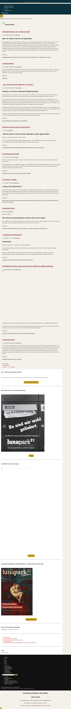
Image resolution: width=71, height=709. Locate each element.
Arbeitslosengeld (10, 259)
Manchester (9, 120)
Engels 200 (4, 120)
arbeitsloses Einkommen (20, 259)
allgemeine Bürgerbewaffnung (18, 147)
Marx (15, 359)
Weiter (14, 366)
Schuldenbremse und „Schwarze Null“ (16, 32)
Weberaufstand (24, 120)
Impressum (6, 676)
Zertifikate (29, 173)
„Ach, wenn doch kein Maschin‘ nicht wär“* (18, 84)
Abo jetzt (31, 455)
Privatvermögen (22, 333)
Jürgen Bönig (17, 35)
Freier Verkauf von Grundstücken (21, 228)
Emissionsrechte (10, 173)
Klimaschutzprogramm (37, 200)
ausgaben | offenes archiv (9, 7)
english (5, 661)
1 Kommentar (48, 57)
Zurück (4, 366)
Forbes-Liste (16, 333)
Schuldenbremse (41, 57)
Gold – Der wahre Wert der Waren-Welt (10, 638)
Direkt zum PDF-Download (31, 619)
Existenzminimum (29, 259)
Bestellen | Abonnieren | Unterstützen (31, 382)
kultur (31, 18)
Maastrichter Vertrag (27, 57)
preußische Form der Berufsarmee (37, 147)
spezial (3, 200)
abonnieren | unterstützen (8, 5)
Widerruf (5, 663)
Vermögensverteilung (30, 333)
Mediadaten (6, 679)
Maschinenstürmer (16, 120)
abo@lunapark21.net (38, 705)
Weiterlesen (4, 54)
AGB (5, 662)
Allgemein (4, 333)
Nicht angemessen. (6, 637)
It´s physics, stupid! (9, 179)
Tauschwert (19, 359)
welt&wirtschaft (3, 18)
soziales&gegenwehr (6, 57)
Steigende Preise (8, 208)
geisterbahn (4, 78)
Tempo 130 (44, 200)
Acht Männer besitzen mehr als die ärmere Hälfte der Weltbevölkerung (27, 266)
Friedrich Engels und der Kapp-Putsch (16, 127)
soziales (7, 18)
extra (3, 228)
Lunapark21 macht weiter (7, 641)
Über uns (6, 657)
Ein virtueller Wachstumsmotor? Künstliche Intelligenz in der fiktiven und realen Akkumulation (19, 642)
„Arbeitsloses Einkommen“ (12, 235)
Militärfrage (26, 147)
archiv (5, 658)
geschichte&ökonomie (6, 147)
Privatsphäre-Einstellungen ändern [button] (10, 680)
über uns (6, 8)
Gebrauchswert (10, 359)
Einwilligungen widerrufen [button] (8, 683)
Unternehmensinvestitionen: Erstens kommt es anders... (13, 639)
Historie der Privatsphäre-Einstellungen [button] (11, 682)
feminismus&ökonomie (14, 18)
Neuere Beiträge (5, 365)
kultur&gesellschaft (7, 672)
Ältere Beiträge (5, 363)
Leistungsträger (8, 63)
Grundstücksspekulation (34, 228)
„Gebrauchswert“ (8, 340)
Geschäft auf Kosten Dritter (20, 173)
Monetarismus (35, 57)
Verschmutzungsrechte (10, 154)
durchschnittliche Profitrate (16, 57)
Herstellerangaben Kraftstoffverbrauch (24, 200)
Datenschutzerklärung (8, 678)
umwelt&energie (27, 18)
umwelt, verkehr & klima (11, 200)
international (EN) (7, 10)
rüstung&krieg (21, 18)
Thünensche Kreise (43, 228)
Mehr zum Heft (31, 555)
